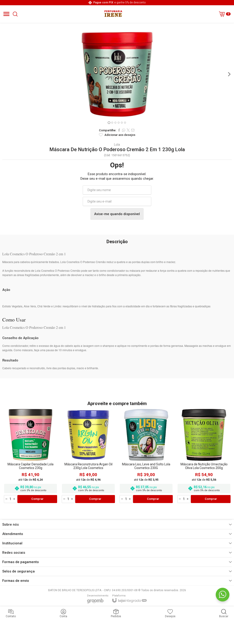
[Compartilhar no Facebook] (119, 130)
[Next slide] (229, 74)
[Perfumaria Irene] (113, 14)
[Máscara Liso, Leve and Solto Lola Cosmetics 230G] (146, 456)
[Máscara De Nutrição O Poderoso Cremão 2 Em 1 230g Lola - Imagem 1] (117, 74)
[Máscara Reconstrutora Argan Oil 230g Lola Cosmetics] (88, 456)
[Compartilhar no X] (128, 130)
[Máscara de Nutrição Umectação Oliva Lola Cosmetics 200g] (204, 456)
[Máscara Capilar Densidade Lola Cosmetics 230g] (30, 456)
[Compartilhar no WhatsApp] (123, 130)
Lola (117, 144)
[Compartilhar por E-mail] (132, 130)
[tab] (109, 122)
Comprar (37, 499)
